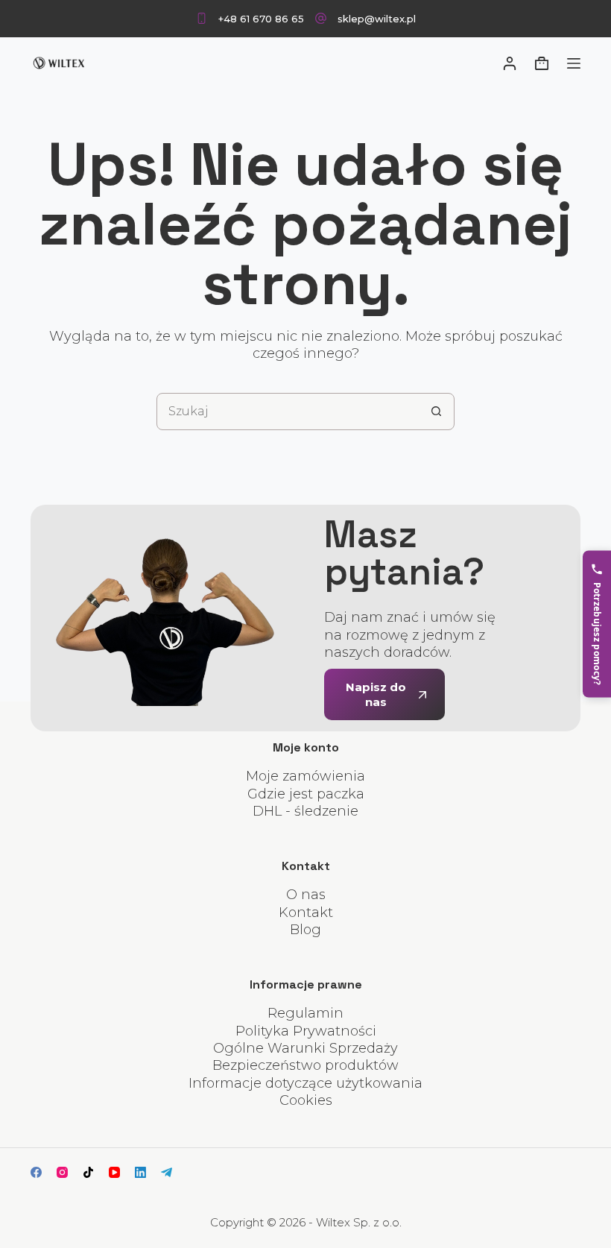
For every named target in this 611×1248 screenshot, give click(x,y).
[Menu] (573, 63)
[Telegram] (166, 1172)
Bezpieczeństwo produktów (305, 1065)
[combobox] (287, 411)
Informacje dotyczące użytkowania (305, 1083)
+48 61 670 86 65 (261, 19)
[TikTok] (88, 1172)
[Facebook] (36, 1172)
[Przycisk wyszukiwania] (436, 411)
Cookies (305, 1100)
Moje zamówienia (305, 776)
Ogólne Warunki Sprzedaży (305, 1048)
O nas (306, 894)
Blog (305, 929)
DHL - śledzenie (305, 811)
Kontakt (306, 912)
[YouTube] (114, 1172)
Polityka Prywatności (305, 1031)
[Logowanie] (509, 63)
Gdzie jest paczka (305, 794)
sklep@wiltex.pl (377, 19)
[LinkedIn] (140, 1172)
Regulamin (305, 1013)
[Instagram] (62, 1172)
